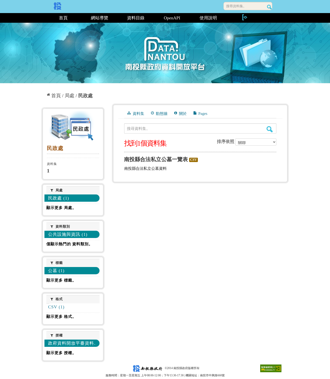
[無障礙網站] (270, 368)
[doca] (73, 127)
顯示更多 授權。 (61, 353)
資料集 (138, 113)
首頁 (63, 17)
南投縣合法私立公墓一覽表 (156, 159)
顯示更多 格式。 (61, 316)
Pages (202, 113)
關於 (182, 113)
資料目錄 (135, 17)
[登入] (244, 17)
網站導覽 (99, 17)
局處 (69, 95)
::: (43, 17)
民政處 (85, 95)
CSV (193, 160)
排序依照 (225, 141)
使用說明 (208, 17)
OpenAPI (172, 17)
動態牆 (161, 113)
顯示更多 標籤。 (61, 280)
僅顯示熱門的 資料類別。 (69, 244)
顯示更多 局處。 (61, 208)
